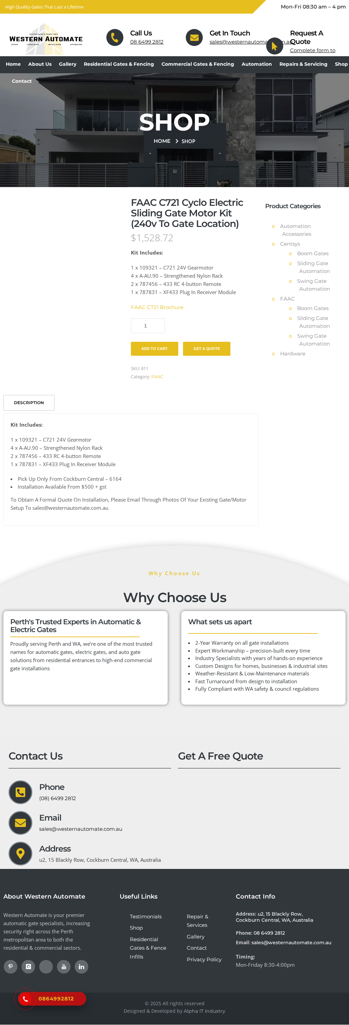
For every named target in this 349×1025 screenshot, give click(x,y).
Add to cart (154, 349)
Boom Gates (313, 253)
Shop (136, 927)
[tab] (29, 402)
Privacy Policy (204, 959)
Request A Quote (306, 37)
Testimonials (146, 916)
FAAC (157, 376)
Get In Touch (230, 33)
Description (29, 402)
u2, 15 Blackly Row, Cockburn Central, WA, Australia (274, 917)
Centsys (290, 244)
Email (50, 818)
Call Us (141, 33)
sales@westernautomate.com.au (251, 42)
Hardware (292, 353)
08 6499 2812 (147, 42)
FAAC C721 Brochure (157, 307)
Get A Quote (207, 349)
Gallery (195, 936)
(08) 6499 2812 (57, 798)
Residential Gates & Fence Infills (148, 948)
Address (55, 849)
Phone (51, 787)
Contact (197, 948)
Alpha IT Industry (204, 1011)
